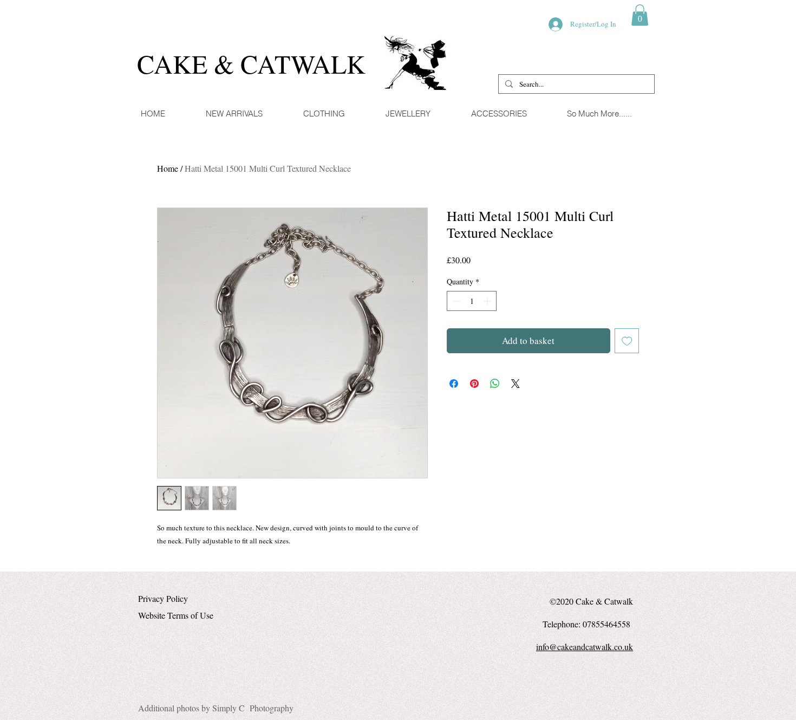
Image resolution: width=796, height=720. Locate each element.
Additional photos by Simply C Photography (215, 707)
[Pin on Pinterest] (474, 383)
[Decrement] (455, 300)
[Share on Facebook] (453, 383)
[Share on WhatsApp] (494, 383)
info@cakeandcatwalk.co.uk (584, 646)
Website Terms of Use (175, 615)
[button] (640, 14)
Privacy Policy (163, 598)
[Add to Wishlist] (627, 340)
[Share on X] (515, 383)
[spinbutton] (471, 300)
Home (167, 168)
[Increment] (488, 300)
